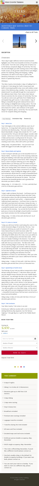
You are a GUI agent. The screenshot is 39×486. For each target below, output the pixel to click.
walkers (5, 333)
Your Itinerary (6, 119)
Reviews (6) (27, 118)
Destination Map (17, 118)
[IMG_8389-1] (19, 41)
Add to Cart (19, 353)
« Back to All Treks (31, 32)
